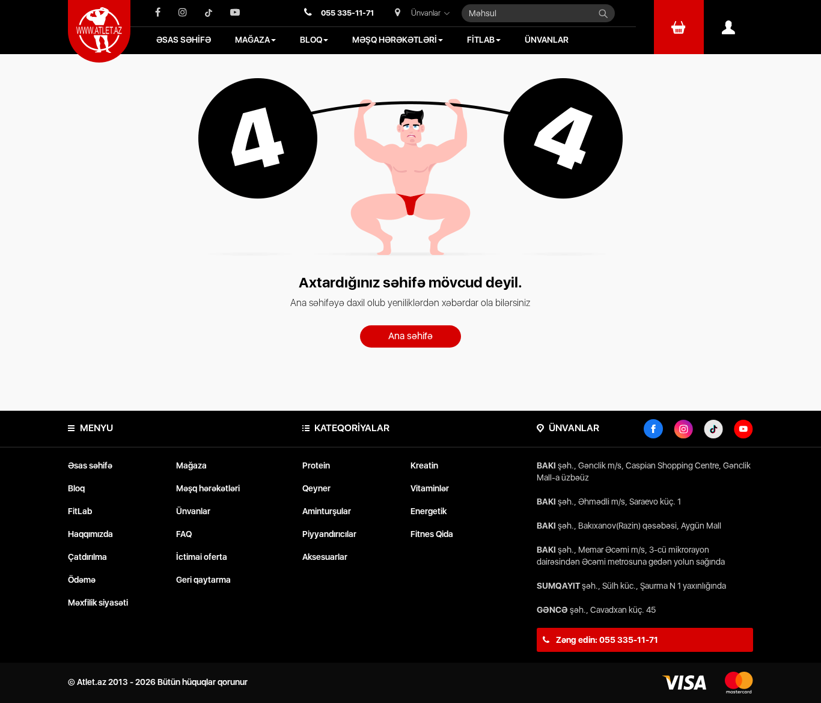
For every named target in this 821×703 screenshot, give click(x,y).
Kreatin (424, 465)
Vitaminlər (429, 488)
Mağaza (191, 465)
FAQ (184, 534)
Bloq (76, 488)
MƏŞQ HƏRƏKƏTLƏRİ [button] (394, 40)
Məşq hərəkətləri (208, 488)
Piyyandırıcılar (329, 534)
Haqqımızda (90, 534)
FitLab (80, 511)
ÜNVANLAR (547, 40)
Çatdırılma (87, 557)
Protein (316, 465)
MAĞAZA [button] (252, 40)
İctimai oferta (201, 557)
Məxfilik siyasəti (98, 602)
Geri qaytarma (203, 580)
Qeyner (316, 488)
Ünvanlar (193, 511)
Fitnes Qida (431, 534)
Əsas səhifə (90, 465)
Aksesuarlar (324, 557)
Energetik (428, 511)
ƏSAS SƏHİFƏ (183, 40)
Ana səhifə (410, 336)
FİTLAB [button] (481, 40)
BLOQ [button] (311, 40)
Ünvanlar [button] (426, 12)
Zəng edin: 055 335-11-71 (606, 640)
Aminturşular (326, 511)
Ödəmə (82, 580)
